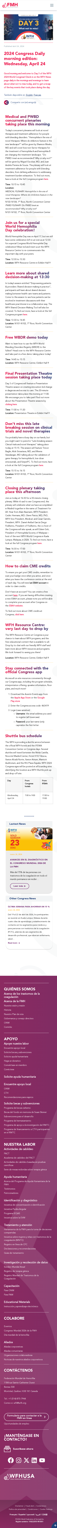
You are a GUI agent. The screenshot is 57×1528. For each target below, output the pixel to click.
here (46, 179)
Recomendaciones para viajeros (18, 1097)
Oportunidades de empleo (16, 1424)
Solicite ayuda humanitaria (16, 1057)
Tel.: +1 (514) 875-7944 (15, 1399)
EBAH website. (16, 606)
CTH (6, 1093)
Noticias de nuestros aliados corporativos (23, 1360)
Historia (7, 1010)
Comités (8, 1027)
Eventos (8, 1326)
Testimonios (9, 1189)
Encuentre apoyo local (14, 1048)
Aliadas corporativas (13, 1347)
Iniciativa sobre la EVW (14, 1218)
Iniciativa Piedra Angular (15, 1209)
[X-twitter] (26, 1460)
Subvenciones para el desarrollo (19, 1117)
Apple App (19, 698)
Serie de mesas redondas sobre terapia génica (25, 1170)
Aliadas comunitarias (13, 1351)
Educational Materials (17, 1302)
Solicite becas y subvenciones (17, 1052)
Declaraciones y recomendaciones (20, 1249)
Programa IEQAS (12, 1214)
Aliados (8, 1342)
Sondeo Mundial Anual (14, 1267)
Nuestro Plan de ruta (13, 1014)
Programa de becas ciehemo (17, 1108)
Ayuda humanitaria (15, 1177)
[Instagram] (18, 1460)
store (17, 701)
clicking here (11, 404)
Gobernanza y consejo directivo (19, 1019)
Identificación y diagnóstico (20, 1200)
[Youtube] (42, 1460)
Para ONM (9, 1291)
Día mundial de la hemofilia (16, 1335)
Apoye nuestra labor (16, 1043)
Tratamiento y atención (18, 1225)
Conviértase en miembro (15, 1065)
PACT (7, 1154)
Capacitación (11, 1286)
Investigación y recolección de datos (26, 1262)
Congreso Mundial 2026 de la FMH (20, 1331)
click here (19, 615)
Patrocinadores (11, 1193)
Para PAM (8, 1295)
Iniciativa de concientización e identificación (24, 1205)
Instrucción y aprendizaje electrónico (21, 1307)
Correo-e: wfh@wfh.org (15, 1403)
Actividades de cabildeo (18, 1149)
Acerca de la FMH (14, 1001)
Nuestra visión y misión (14, 1006)
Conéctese (9, 1070)
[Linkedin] (34, 1460)
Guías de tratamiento (14, 1253)
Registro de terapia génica (16, 1271)
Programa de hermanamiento (17, 1121)
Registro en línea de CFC (15, 1245)
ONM (7, 1023)
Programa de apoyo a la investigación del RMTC (26, 1125)
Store (28, 698)
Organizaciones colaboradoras (18, 1355)
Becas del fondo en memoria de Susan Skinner (25, 1112)
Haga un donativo (12, 1061)
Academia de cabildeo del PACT (19, 1158)
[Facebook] (10, 1460)
